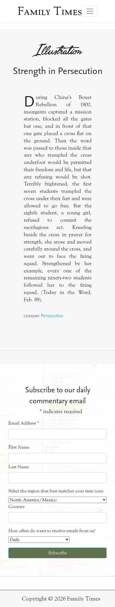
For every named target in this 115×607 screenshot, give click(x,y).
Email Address (23, 423)
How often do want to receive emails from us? (51, 530)
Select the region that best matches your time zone (55, 491)
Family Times (50, 11)
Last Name (18, 466)
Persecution (52, 315)
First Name (18, 447)
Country (16, 506)
